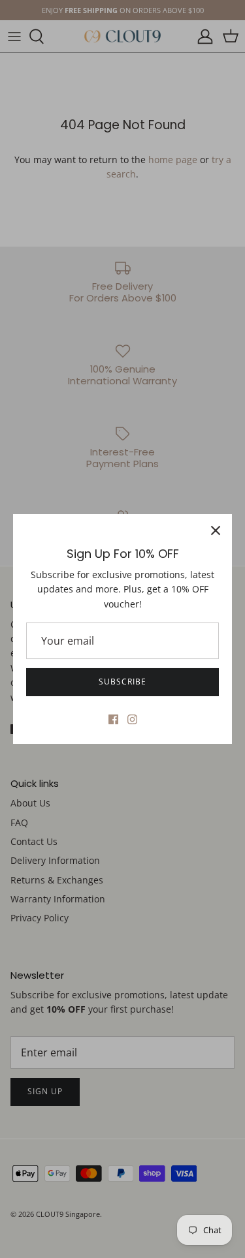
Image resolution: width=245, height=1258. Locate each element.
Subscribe (122, 681)
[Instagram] (132, 719)
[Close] (215, 530)
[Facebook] (113, 719)
